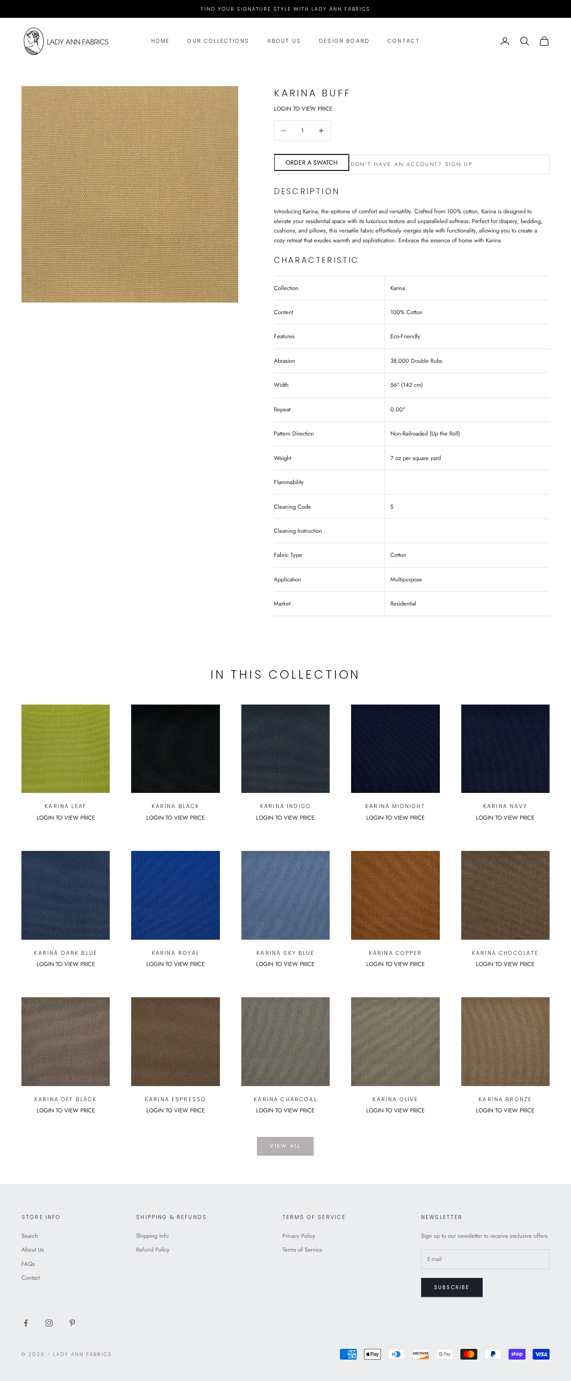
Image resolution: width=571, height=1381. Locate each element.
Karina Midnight (395, 806)
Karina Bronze (505, 1099)
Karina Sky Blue (285, 953)
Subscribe (452, 1287)
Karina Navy (505, 806)
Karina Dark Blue (65, 953)
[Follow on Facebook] (25, 1323)
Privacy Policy (298, 1236)
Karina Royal (176, 953)
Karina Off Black (65, 1099)
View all (285, 1146)
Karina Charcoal (285, 1099)
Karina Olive (395, 1099)
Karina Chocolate (505, 953)
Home (160, 41)
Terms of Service (302, 1249)
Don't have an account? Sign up (412, 164)
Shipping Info (152, 1236)
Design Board (344, 41)
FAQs (28, 1264)
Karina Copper (395, 953)
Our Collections (218, 41)
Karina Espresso (175, 1099)
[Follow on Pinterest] (72, 1323)
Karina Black (176, 806)
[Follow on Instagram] (49, 1323)
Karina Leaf (66, 806)
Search (29, 1236)
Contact (404, 41)
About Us (284, 41)
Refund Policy (153, 1249)
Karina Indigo (285, 806)
